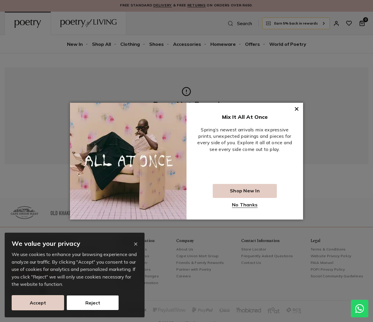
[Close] (136, 244)
